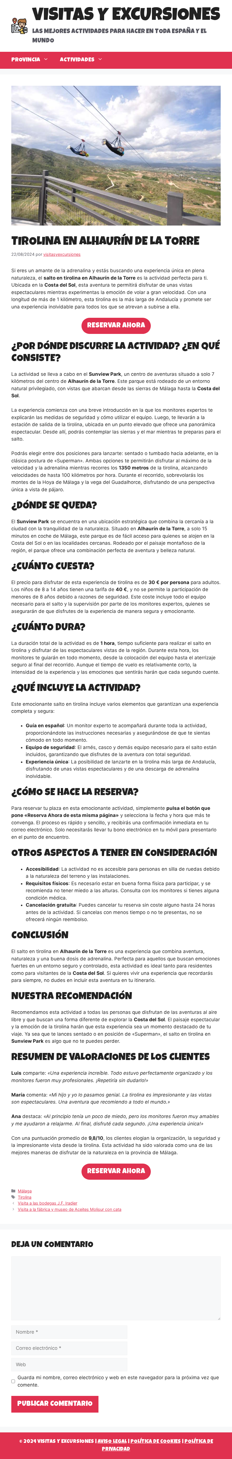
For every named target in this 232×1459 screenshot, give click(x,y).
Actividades (77, 60)
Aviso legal (112, 1441)
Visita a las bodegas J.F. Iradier (47, 1203)
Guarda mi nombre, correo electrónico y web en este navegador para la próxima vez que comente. (118, 1381)
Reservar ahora (116, 325)
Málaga (25, 1190)
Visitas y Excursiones (126, 16)
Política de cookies (155, 1441)
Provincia (25, 60)
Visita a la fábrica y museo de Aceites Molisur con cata (69, 1209)
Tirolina (24, 1197)
